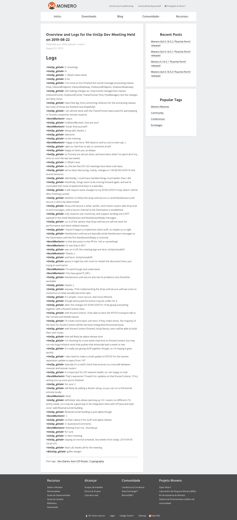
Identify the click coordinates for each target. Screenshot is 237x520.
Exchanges (156, 125)
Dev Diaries (63, 461)
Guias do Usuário (55, 499)
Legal (112, 515)
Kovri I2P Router (79, 461)
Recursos (182, 16)
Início (57, 16)
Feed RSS (156, 515)
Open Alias (164, 487)
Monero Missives (160, 106)
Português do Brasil (176, 6)
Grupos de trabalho (93, 487)
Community (157, 112)
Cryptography (96, 461)
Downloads (89, 16)
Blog (120, 16)
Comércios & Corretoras (133, 487)
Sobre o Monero (55, 487)
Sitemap (142, 515)
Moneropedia (53, 491)
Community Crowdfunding (121, 6)
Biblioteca (52, 503)
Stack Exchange (129, 491)
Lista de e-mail (91, 495)
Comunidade (150, 16)
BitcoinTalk (127, 495)
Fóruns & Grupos (92, 491)
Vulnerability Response (148, 6)
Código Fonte (126, 515)
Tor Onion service (96, 515)
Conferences (158, 119)
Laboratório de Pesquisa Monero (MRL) (177, 491)
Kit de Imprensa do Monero (172, 495)
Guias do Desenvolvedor (58, 495)
